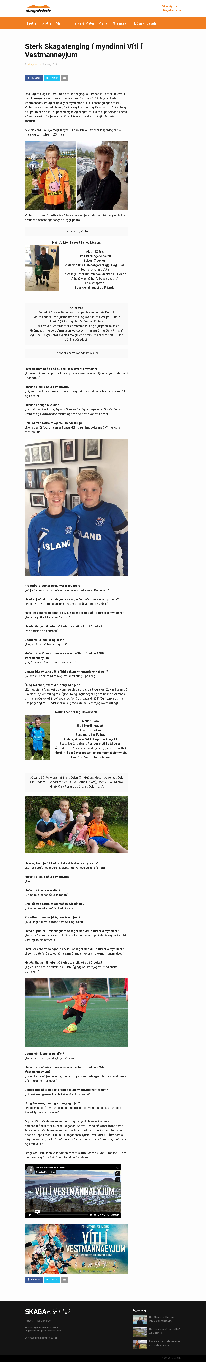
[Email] (64, 78)
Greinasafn (121, 23)
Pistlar (103, 23)
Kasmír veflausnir (48, 1338)
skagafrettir (34, 64)
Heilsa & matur (83, 23)
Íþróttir (46, 23)
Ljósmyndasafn (145, 23)
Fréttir (31, 23)
